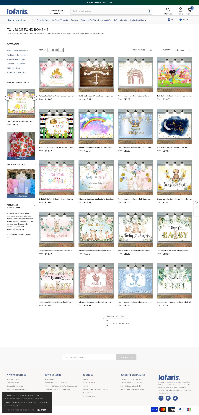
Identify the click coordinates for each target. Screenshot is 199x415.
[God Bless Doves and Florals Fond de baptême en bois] (96, 74)
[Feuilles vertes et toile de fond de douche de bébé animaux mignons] (135, 229)
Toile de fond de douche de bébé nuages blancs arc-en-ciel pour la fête (95, 147)
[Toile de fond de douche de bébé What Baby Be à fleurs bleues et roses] (96, 177)
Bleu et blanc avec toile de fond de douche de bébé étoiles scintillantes (173, 147)
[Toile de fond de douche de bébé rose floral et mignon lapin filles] (56, 229)
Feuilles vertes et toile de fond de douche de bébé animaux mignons (134, 251)
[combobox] (108, 11)
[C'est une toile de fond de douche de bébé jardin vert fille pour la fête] (174, 280)
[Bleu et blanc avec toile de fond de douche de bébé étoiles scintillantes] (174, 126)
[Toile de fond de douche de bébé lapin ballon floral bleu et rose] (135, 177)
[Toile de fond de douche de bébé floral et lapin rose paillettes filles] (56, 280)
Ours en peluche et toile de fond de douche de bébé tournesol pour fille (173, 199)
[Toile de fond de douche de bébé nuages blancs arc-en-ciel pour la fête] (96, 126)
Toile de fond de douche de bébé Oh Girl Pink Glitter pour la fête (95, 302)
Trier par (166, 50)
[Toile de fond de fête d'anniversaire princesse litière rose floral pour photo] (56, 74)
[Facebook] (161, 398)
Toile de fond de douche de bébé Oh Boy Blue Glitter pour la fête (134, 302)
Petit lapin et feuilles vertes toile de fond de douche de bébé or (172, 251)
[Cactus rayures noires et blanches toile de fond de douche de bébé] (56, 126)
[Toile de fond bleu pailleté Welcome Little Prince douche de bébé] (135, 126)
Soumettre (126, 357)
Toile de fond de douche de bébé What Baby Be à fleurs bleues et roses (96, 199)
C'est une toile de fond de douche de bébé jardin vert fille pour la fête (174, 302)
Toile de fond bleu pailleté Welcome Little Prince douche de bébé (135, 147)
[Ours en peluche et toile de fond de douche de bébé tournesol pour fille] (174, 177)
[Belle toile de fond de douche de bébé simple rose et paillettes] (56, 177)
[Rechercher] (111, 11)
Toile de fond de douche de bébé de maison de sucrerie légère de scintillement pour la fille (173, 96)
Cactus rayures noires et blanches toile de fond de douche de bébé (56, 147)
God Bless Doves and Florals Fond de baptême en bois (95, 96)
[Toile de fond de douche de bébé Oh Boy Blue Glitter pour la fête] (135, 280)
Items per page (139, 50)
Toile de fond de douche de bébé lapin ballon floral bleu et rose (133, 199)
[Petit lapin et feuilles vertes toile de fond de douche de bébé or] (174, 229)
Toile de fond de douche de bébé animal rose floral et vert (95, 251)
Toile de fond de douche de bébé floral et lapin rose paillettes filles (55, 302)
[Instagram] (168, 398)
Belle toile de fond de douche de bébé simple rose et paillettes (55, 199)
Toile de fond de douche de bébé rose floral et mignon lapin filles (55, 251)
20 (120, 323)
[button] (34, 98)
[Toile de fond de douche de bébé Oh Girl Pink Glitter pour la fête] (96, 280)
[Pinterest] (175, 398)
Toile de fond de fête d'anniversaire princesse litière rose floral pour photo (55, 96)
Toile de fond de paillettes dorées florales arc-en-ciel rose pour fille (134, 96)
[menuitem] (21, 51)
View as (42, 50)
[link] (21, 146)
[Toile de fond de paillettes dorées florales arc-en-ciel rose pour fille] (135, 74)
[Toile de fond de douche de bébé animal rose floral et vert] (96, 229)
